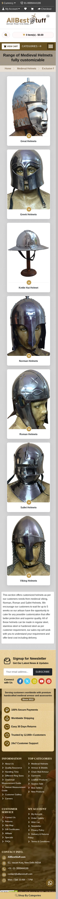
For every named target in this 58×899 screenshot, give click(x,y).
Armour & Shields (39, 768)
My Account (36, 814)
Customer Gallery (13, 794)
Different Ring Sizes (14, 775)
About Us (9, 763)
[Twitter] (27, 681)
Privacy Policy (37, 830)
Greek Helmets (28, 214)
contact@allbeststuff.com (20, 874)
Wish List (35, 822)
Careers (9, 798)
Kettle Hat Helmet (28, 287)
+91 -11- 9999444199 (18, 868)
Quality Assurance (13, 768)
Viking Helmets (28, 580)
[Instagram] (34, 681)
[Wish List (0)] (25, 9)
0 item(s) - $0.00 (34, 34)
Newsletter (36, 826)
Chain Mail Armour (40, 772)
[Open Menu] (50, 46)
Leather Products (39, 779)
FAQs (7, 841)
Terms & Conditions (40, 841)
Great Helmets (28, 141)
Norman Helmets (28, 361)
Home (8, 68)
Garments (36, 775)
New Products (37, 791)
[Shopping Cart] (32, 9)
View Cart (12, 46)
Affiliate (8, 833)
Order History (37, 818)
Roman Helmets (28, 434)
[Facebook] (20, 681)
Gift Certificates (12, 829)
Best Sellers (36, 788)
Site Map (9, 825)
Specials (9, 837)
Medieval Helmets (26, 68)
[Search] (6, 35)
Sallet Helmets (29, 507)
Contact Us (10, 817)
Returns (8, 821)
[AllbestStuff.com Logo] (28, 19)
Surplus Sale (37, 784)
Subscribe (43, 671)
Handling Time (12, 772)
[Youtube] (41, 681)
